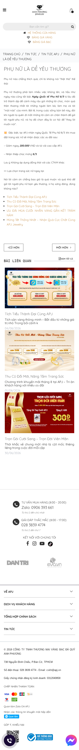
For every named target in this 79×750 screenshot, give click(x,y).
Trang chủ (11, 54)
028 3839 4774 (33, 524)
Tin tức (31, 54)
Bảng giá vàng (42, 37)
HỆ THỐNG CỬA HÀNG (42, 32)
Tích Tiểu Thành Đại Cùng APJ (27, 197)
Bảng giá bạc (42, 42)
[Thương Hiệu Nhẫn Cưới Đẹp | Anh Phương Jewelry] (39, 9)
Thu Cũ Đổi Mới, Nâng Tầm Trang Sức (31, 201)
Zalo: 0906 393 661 (37, 507)
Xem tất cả (67, 258)
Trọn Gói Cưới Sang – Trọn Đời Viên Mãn (33, 206)
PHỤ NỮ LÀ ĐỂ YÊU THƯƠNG (37, 69)
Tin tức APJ (50, 54)
